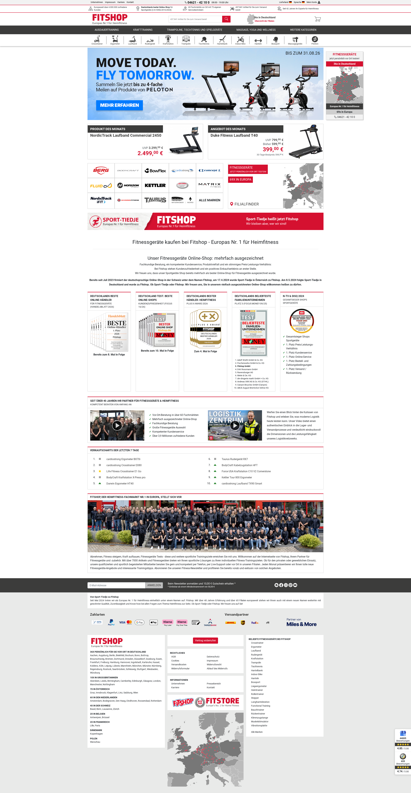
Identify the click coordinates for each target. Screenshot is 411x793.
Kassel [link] (156, 662)
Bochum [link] (129, 655)
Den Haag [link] (121, 701)
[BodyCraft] (128, 170)
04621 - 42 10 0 (346, 117)
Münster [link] (147, 666)
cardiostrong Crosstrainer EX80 (124, 465)
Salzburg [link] (127, 692)
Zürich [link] (116, 709)
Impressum (110, 2)
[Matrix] (209, 185)
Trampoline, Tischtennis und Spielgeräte (194, 29)
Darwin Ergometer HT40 (120, 483)
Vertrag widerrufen (205, 640)
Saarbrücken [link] (118, 669)
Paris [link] (97, 725)
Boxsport (255, 682)
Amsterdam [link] (96, 701)
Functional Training (260, 705)
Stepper (255, 698)
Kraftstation (257, 658)
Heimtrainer (257, 690)
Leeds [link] (103, 681)
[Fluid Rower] (101, 185)
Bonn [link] (137, 655)
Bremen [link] (109, 659)
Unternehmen (97, 2)
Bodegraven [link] (109, 701)
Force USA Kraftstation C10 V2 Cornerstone (246, 471)
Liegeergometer (259, 686)
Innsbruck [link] (101, 692)
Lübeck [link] (116, 666)
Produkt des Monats (107, 129)
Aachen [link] (94, 655)
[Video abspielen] (117, 425)
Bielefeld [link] (120, 655)
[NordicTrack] (101, 200)
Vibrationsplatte (259, 725)
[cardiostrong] (182, 170)
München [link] (137, 666)
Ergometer (256, 647)
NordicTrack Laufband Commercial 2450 (125, 135)
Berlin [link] (112, 655)
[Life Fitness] (182, 185)
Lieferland (283, 2)
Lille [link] (92, 725)
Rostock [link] (107, 669)
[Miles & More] (301, 622)
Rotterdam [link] (156, 701)
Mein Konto (312, 2)
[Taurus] (155, 200)
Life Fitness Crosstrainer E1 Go (123, 471)
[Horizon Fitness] (128, 185)
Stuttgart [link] (141, 669)
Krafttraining (143, 29)
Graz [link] (92, 692)
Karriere (121, 2)
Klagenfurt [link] (112, 692)
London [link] (157, 681)
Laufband (256, 650)
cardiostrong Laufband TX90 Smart (242, 483)
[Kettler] (155, 185)
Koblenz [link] (94, 666)
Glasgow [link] (147, 681)
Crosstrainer (257, 643)
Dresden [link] (129, 659)
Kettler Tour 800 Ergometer (237, 477)
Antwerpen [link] (95, 717)
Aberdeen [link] (95, 681)
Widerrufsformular (180, 668)
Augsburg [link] (103, 655)
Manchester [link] (96, 684)
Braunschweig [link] (97, 659)
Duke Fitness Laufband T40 (234, 135)
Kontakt (130, 2)
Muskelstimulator (259, 721)
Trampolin (256, 662)
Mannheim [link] (126, 666)
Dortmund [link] (119, 659)
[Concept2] (209, 170)
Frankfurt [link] (95, 662)
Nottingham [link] (109, 684)
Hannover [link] (125, 662)
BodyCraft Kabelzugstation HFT (240, 465)
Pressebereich (214, 683)
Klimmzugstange (259, 717)
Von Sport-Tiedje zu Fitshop (104, 597)
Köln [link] (101, 666)
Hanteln (255, 678)
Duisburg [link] (150, 659)
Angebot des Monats (228, 129)
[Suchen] (226, 19)
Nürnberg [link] (156, 666)
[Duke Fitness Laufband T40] (305, 141)
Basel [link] (93, 709)
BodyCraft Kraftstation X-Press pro (125, 477)
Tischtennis (256, 666)
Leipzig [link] (108, 666)
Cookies (175, 660)
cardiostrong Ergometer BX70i (123, 459)
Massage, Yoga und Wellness (256, 29)
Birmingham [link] (113, 681)
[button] (99, 84)
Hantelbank (257, 670)
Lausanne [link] (107, 709)
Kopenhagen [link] (96, 733)
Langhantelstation (260, 702)
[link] (276, 186)
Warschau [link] (95, 742)
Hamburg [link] (114, 662)
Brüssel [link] (105, 717)
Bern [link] (98, 709)
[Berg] (101, 170)
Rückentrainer (258, 713)
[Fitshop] (109, 18)
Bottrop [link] (145, 655)
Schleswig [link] (131, 669)
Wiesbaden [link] (152, 669)
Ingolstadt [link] (136, 662)
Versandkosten (178, 664)
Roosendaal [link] (144, 701)
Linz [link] (120, 692)
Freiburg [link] (105, 662)
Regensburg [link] (96, 669)
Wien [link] (135, 692)
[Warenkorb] (319, 19)
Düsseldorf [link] (139, 659)
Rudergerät (256, 654)
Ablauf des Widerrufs (217, 668)
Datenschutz (213, 656)
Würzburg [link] (95, 672)
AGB (173, 656)
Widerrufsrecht (214, 664)
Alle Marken (257, 732)
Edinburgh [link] (137, 681)
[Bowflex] (155, 170)
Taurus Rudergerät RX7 (235, 459)
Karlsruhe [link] (147, 662)
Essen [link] (159, 659)
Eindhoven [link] (132, 701)
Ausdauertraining (107, 29)
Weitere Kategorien (303, 29)
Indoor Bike (256, 674)
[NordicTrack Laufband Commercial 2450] (185, 141)
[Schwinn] (128, 200)
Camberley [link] (126, 681)
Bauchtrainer (257, 710)
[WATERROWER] (182, 200)
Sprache (297, 2)
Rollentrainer (257, 694)
